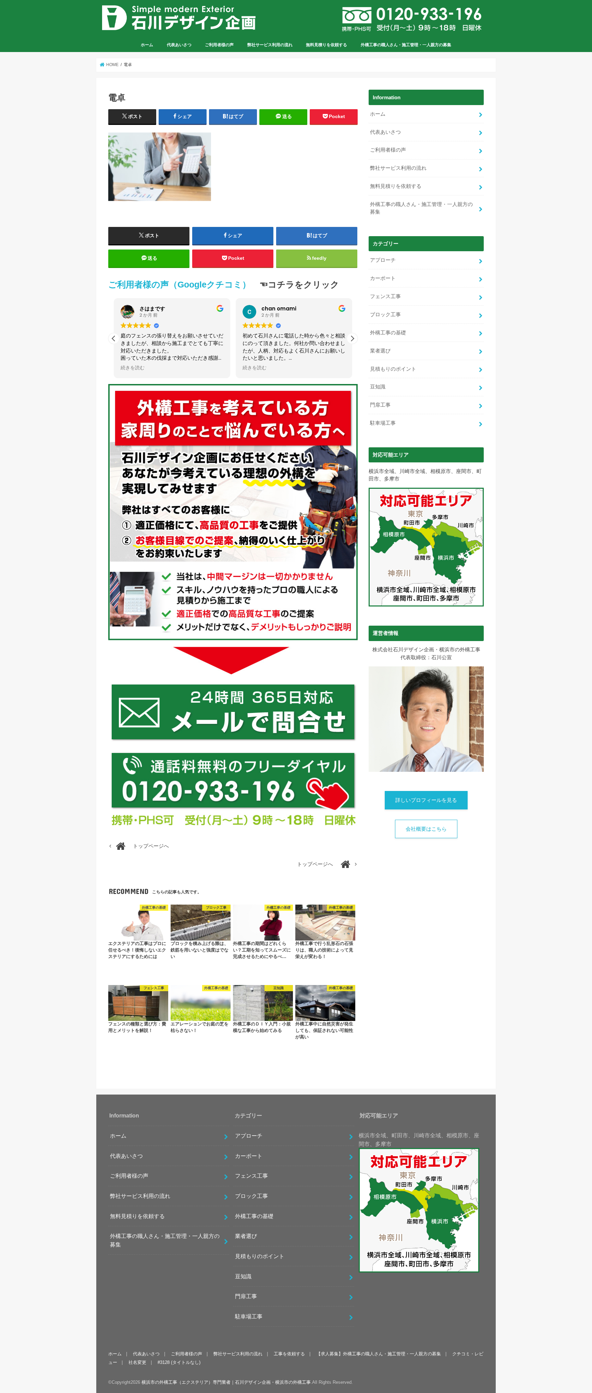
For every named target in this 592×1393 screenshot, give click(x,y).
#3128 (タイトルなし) (179, 1362)
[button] (352, 338)
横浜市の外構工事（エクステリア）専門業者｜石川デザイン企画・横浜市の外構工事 (226, 1382)
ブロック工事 (385, 314)
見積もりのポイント (393, 369)
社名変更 (137, 1362)
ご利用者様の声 (219, 44)
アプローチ (383, 260)
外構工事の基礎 (388, 332)
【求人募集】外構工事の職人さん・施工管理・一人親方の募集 (378, 1353)
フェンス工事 (385, 296)
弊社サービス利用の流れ (270, 44)
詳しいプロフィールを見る (426, 800)
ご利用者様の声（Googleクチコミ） (179, 284)
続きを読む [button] (133, 368)
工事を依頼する (289, 1353)
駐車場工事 (383, 423)
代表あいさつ (179, 44)
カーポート (383, 278)
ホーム (147, 44)
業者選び (380, 351)
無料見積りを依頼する (326, 44)
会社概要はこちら (426, 829)
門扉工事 (380, 405)
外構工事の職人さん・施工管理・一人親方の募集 (406, 44)
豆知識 (377, 386)
